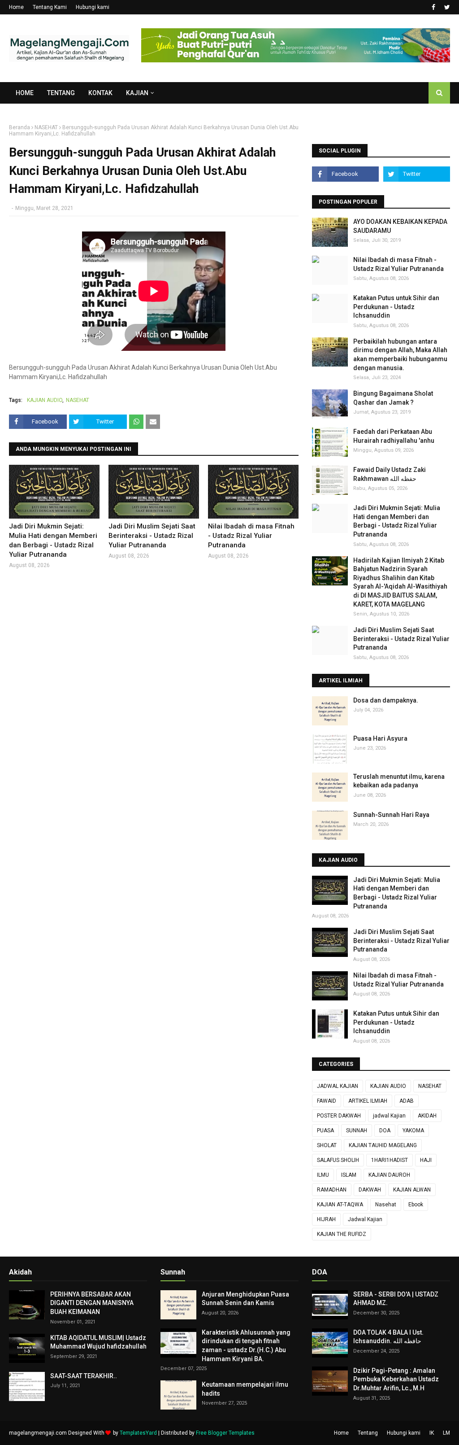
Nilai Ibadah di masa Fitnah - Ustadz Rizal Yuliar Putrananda (251, 535)
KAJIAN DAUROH (389, 1175)
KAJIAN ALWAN (412, 1190)
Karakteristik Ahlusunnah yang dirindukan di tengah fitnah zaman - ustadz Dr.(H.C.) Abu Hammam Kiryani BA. (246, 1345)
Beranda (19, 127)
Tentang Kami (50, 7)
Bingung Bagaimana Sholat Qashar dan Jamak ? (393, 398)
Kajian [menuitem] (137, 92)
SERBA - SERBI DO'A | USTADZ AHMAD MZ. (395, 1299)
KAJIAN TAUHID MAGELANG (383, 1145)
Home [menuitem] (25, 92)
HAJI (426, 1160)
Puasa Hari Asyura (380, 738)
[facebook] (433, 7)
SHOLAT (327, 1145)
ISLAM (348, 1175)
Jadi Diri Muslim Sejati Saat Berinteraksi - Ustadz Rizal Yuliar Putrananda (151, 535)
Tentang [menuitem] (61, 92)
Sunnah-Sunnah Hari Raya (391, 814)
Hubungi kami (92, 7)
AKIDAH (427, 1116)
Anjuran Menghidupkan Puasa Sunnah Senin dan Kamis (245, 1299)
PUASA (325, 1130)
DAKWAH (370, 1190)
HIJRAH (326, 1219)
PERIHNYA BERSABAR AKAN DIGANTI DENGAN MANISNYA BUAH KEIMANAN (92, 1303)
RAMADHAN (331, 1190)
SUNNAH (356, 1130)
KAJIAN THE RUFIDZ (341, 1234)
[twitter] (446, 7)
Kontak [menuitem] (100, 92)
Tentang (368, 1433)
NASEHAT (46, 127)
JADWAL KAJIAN (337, 1086)
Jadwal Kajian (365, 1219)
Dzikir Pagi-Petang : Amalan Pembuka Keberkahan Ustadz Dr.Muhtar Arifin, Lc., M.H (396, 1379)
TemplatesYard (138, 1433)
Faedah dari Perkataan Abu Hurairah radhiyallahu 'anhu (393, 436)
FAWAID (326, 1101)
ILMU (323, 1175)
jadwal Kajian (389, 1116)
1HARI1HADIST (389, 1160)
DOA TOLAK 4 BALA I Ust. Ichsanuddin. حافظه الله (388, 1337)
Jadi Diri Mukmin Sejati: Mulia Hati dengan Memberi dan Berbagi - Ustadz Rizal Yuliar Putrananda (53, 540)
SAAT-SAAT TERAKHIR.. (83, 1376)
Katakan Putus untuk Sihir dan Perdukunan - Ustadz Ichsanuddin (396, 306)
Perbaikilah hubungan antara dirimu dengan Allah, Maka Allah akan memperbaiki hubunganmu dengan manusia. (400, 354)
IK (431, 1433)
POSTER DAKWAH (339, 1116)
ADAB (406, 1101)
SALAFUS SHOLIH (338, 1160)
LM (446, 1433)
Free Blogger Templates (225, 1433)
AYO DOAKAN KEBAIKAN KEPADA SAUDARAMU (400, 226)
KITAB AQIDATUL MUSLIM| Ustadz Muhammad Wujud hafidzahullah (98, 1342)
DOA (384, 1130)
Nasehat (385, 1204)
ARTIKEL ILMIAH (367, 1101)
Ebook (415, 1204)
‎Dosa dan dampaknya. (385, 700)
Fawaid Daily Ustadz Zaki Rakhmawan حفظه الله (389, 474)
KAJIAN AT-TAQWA (340, 1204)
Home (16, 7)
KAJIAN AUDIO (44, 400)
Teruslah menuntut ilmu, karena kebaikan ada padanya (399, 781)
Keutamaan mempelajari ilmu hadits (245, 1389)
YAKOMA (413, 1130)
